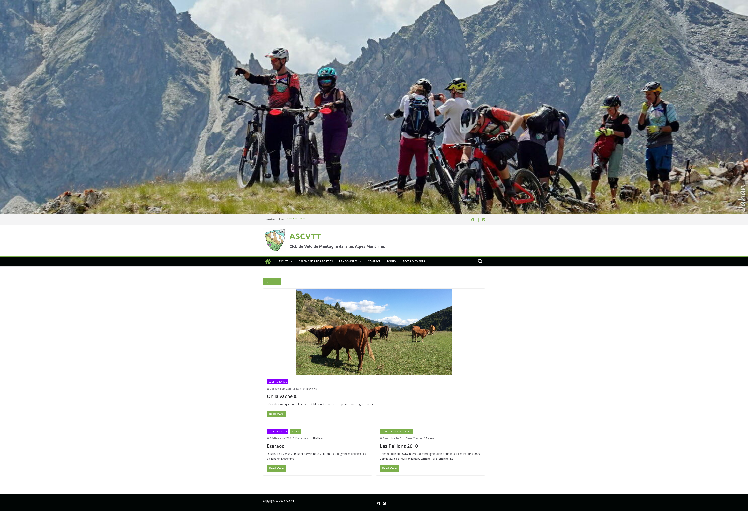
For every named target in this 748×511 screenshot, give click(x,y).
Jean (298, 388)
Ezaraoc (275, 446)
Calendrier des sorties (316, 261)
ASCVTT (305, 236)
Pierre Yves (301, 438)
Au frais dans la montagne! (304, 219)
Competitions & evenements (396, 431)
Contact (374, 261)
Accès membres (414, 261)
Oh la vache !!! (282, 396)
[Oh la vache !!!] (374, 332)
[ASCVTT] (374, 3)
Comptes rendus (277, 381)
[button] (290, 261)
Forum (391, 261)
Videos (295, 431)
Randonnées (348, 261)
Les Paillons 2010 (399, 446)
